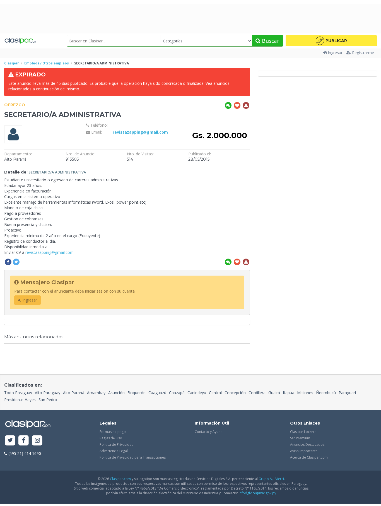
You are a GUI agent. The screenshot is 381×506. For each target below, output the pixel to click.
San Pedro (47, 399)
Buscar (270, 40)
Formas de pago (113, 431)
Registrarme (363, 52)
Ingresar (335, 52)
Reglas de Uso (111, 438)
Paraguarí (347, 392)
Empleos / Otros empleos (46, 63)
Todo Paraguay (18, 392)
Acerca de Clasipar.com (309, 457)
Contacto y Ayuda (209, 431)
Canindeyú (196, 392)
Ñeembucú (326, 392)
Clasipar (11, 63)
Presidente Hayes (20, 399)
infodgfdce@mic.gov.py (257, 493)
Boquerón (136, 392)
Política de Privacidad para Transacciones (133, 457)
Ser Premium (300, 438)
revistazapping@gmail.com (140, 132)
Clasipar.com (120, 478)
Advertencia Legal (114, 451)
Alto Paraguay (47, 392)
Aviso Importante (303, 451)
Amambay (96, 392)
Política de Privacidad (117, 444)
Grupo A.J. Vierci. (272, 478)
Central (215, 392)
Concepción (235, 392)
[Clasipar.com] (20, 41)
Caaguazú (157, 392)
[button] (331, 40)
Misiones (305, 392)
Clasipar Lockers (303, 431)
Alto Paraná (73, 392)
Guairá (274, 392)
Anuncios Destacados (307, 444)
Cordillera (257, 392)
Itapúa (288, 392)
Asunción (116, 392)
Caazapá (177, 392)
